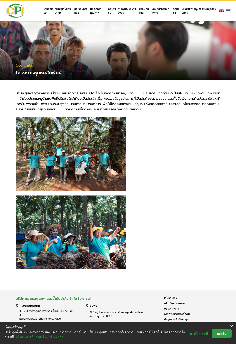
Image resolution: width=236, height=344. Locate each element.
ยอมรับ (221, 333)
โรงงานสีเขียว (25, 66)
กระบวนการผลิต (81, 11)
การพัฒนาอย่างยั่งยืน (127, 11)
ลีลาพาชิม (112, 11)
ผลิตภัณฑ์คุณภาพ (95, 11)
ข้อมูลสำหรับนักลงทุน (160, 11)
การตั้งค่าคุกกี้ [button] (199, 333)
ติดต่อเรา (176, 11)
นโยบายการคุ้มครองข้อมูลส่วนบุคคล (199, 11)
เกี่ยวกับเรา (48, 11)
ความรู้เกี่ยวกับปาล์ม (63, 11)
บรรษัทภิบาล (144, 11)
